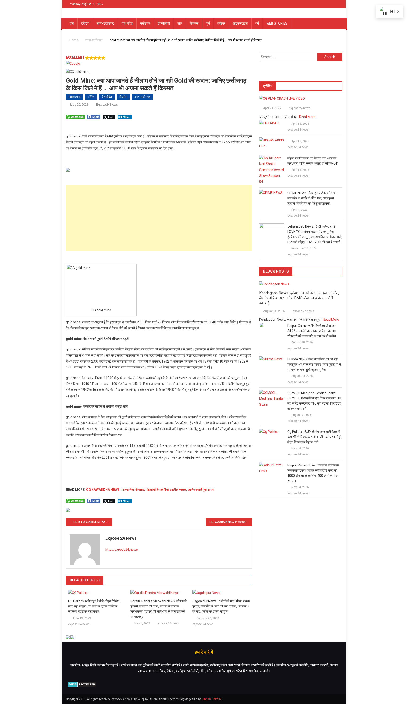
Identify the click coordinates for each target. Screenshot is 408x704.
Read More (307, 117)
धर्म (257, 23)
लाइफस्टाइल (240, 23)
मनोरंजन (145, 23)
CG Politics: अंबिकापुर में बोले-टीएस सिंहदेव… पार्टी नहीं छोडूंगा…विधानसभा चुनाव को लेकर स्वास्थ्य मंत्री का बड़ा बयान (95, 606)
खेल (179, 23)
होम (72, 23)
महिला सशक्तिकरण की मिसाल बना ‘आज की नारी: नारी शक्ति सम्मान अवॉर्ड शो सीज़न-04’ (312, 160)
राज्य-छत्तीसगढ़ (105, 23)
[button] (159, 61)
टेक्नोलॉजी (164, 23)
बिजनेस (194, 23)
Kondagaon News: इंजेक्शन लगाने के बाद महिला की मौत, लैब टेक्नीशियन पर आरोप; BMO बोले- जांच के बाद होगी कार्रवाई (299, 298)
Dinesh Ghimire (212, 699)
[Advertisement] (159, 218)
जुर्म (208, 23)
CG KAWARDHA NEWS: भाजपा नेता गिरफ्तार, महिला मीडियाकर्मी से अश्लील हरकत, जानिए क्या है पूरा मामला (150, 489)
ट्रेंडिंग (85, 23)
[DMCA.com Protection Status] (82, 684)
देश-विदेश (127, 23)
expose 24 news (107, 104)
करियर (221, 23)
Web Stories (276, 23)
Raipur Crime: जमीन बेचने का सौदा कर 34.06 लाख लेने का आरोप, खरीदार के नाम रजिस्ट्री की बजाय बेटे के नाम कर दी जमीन (311, 331)
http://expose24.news (121, 549)
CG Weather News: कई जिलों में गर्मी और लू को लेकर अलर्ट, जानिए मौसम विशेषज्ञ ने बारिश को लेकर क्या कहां (230, 522)
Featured (74, 96)
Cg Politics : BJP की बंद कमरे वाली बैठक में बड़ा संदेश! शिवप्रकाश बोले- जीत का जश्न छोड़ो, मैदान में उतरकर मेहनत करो (314, 437)
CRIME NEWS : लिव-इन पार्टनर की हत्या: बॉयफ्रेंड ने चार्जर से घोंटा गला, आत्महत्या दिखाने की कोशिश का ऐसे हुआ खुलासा (312, 198)
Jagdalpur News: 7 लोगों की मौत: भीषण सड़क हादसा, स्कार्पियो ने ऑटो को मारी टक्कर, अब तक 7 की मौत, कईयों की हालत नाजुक (221, 606)
